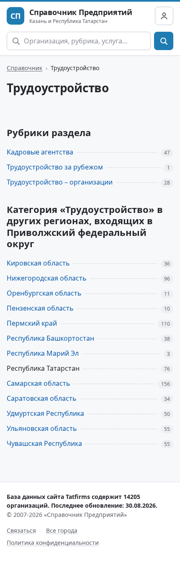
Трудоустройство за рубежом (55, 167)
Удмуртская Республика (45, 413)
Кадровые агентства (40, 152)
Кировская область (38, 263)
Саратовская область (42, 398)
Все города (61, 530)
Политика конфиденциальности (53, 543)
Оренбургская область (44, 293)
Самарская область (38, 383)
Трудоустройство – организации (60, 182)
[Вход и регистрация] (164, 16)
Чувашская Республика (44, 443)
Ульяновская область (42, 428)
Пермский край (32, 323)
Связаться (21, 530)
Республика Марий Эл (43, 353)
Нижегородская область (47, 278)
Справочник (24, 68)
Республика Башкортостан (50, 338)
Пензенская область (40, 308)
